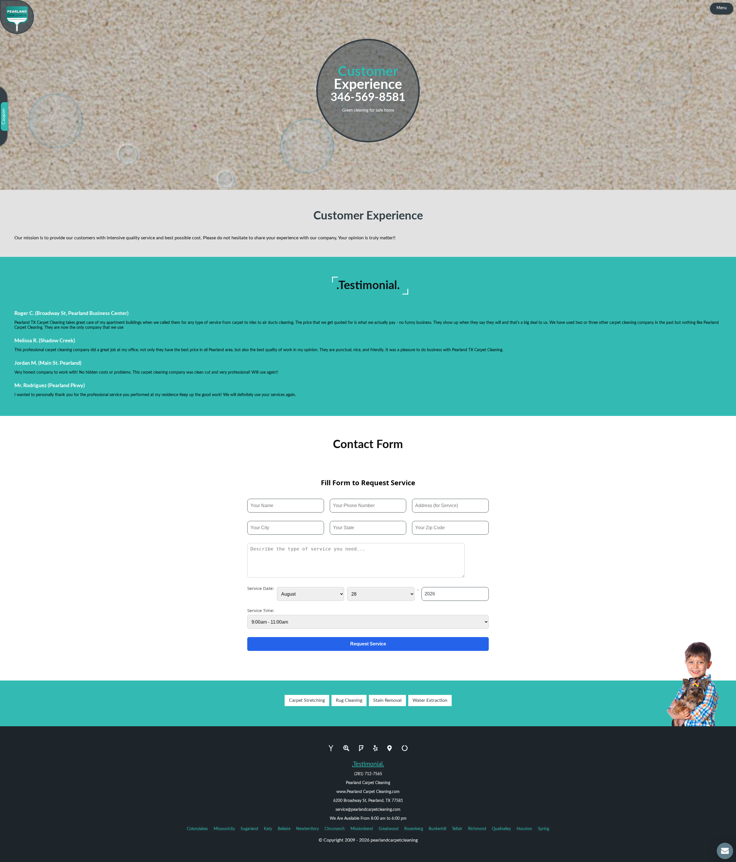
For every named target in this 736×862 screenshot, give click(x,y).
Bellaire (284, 829)
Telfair (457, 829)
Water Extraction (430, 700)
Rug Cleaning (349, 700)
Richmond (477, 829)
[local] (389, 748)
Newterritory (307, 829)
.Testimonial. (368, 764)
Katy (268, 829)
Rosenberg (413, 829)
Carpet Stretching (307, 700)
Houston (524, 829)
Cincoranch (335, 829)
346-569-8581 (368, 97)
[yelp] (375, 748)
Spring (543, 829)
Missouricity (224, 829)
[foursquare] (361, 748)
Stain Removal (387, 700)
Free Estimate (55, 856)
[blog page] (19, 856)
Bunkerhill (437, 829)
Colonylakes (197, 829)
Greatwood (388, 829)
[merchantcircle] (404, 748)
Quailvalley (501, 829)
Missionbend (361, 829)
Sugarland (249, 829)
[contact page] (31, 856)
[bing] (346, 748)
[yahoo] (331, 748)
